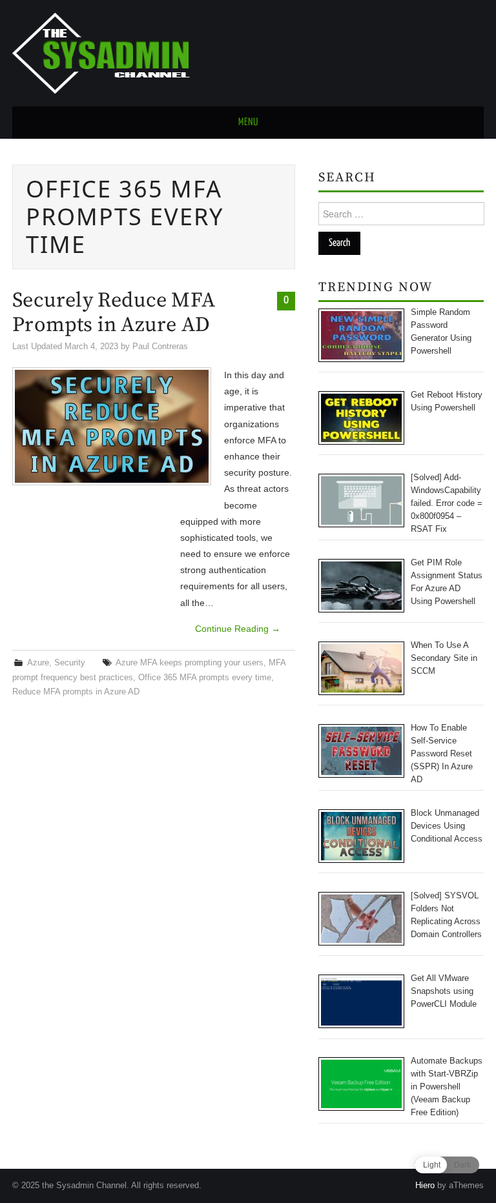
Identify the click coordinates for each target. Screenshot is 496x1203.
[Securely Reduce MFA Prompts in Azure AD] (112, 426)
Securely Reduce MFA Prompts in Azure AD (113, 313)
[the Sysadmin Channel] (101, 52)
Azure (38, 662)
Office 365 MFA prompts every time (204, 677)
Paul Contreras (160, 346)
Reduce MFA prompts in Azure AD (76, 691)
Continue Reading (237, 628)
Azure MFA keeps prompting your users (190, 662)
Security (69, 662)
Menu (248, 122)
